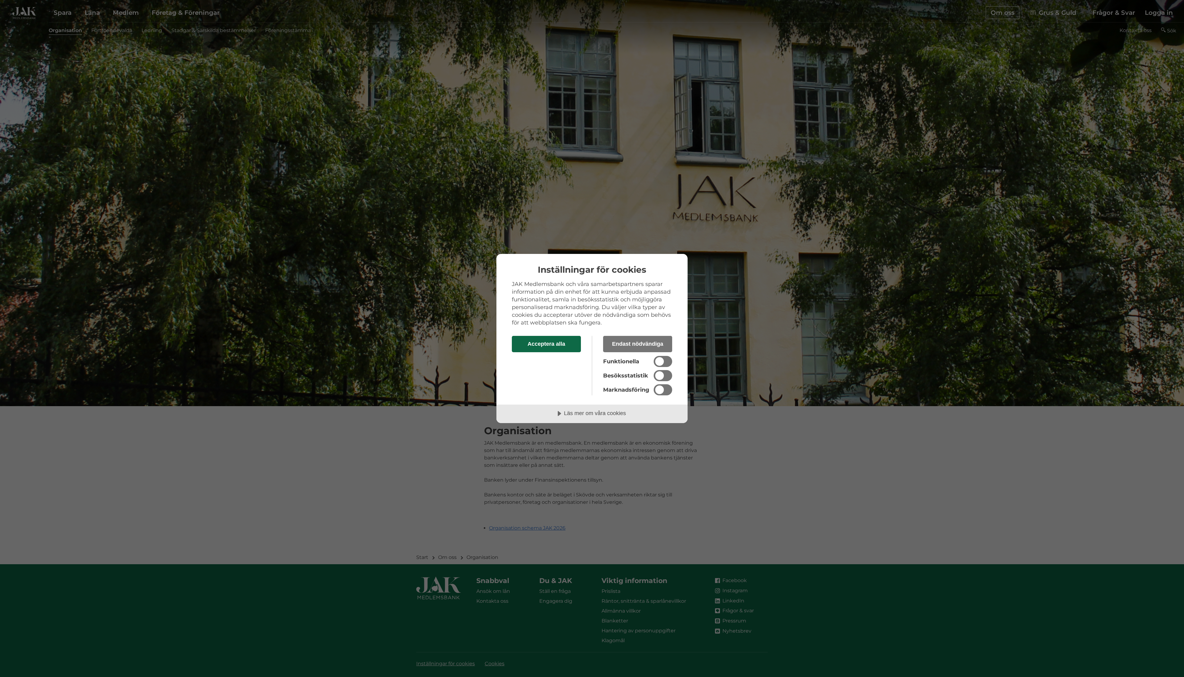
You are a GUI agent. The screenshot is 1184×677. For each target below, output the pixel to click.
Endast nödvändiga (637, 344)
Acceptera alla (546, 344)
